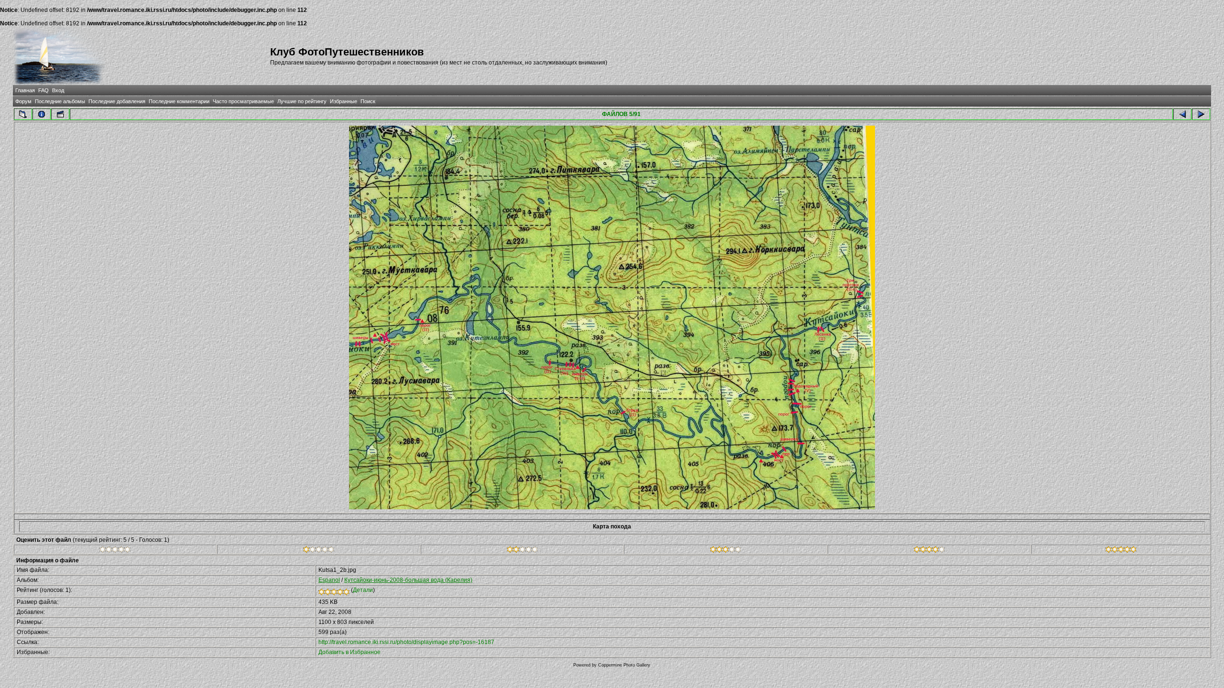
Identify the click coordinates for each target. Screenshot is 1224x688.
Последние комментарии (179, 101)
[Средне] (522, 551)
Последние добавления (116, 101)
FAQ (43, 90)
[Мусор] (115, 551)
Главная (25, 90)
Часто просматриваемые (243, 101)
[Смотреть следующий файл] (1201, 114)
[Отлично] (929, 551)
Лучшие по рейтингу (302, 101)
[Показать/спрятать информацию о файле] (41, 114)
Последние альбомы (60, 101)
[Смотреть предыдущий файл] (1182, 114)
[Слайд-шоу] (60, 114)
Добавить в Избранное (349, 652)
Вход (58, 90)
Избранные (343, 101)
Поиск (368, 101)
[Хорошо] (725, 551)
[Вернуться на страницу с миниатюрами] (23, 114)
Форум (23, 101)
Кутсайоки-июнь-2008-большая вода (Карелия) (408, 580)
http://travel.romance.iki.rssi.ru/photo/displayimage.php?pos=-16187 (406, 642)
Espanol (329, 580)
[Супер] (1121, 551)
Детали (363, 590)
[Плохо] (318, 551)
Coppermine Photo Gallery (624, 665)
